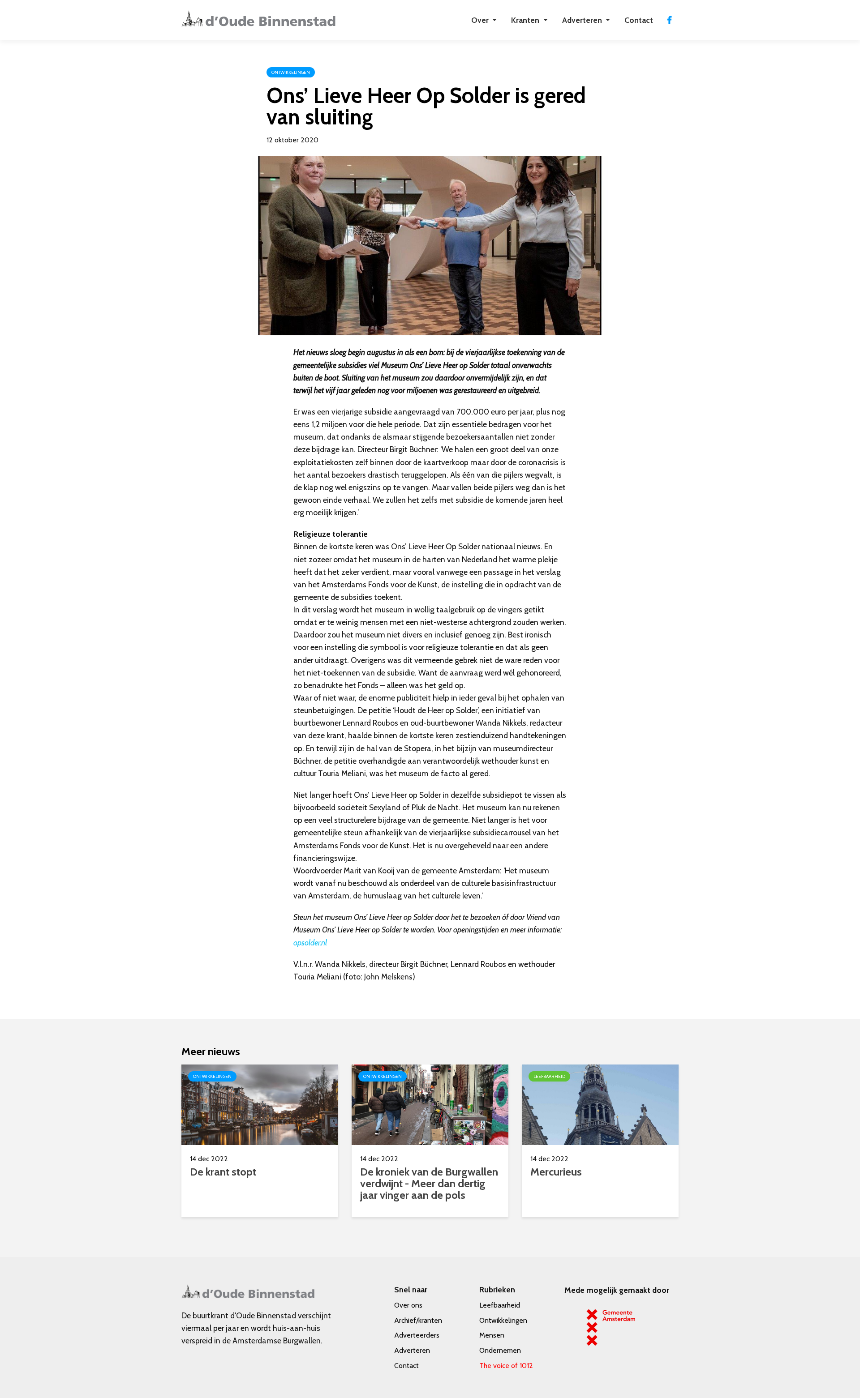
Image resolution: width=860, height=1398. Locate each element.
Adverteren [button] (583, 20)
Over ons (408, 1305)
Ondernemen (500, 1350)
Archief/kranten (418, 1320)
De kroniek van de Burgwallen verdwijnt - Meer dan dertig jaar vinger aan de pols (429, 1183)
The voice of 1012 (506, 1365)
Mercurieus (556, 1171)
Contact (638, 20)
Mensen (491, 1335)
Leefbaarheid (499, 1305)
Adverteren (412, 1350)
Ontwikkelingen (503, 1320)
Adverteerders (416, 1335)
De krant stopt (223, 1171)
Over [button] (480, 20)
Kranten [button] (526, 20)
